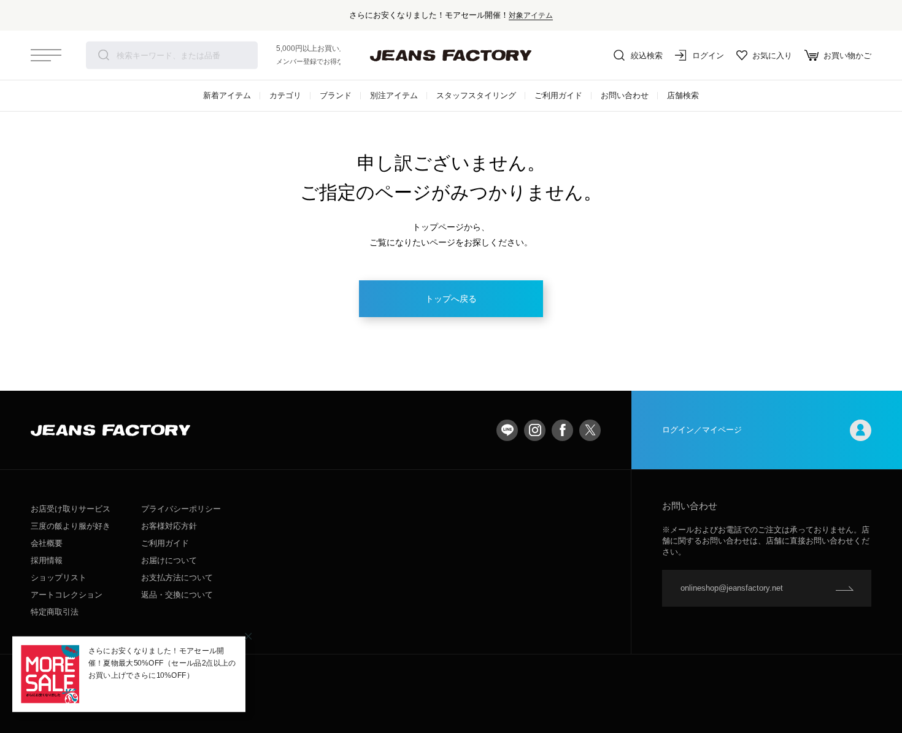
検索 (103, 55)
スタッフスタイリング (476, 95)
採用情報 (47, 560)
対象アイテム (531, 15)
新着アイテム (227, 95)
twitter (590, 430)
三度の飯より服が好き (70, 526)
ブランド (336, 95)
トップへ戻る (451, 299)
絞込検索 (647, 55)
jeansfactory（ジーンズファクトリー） (451, 55)
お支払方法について (177, 577)
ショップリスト (59, 577)
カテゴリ (285, 95)
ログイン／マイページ (702, 429)
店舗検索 (683, 95)
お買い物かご (847, 55)
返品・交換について (177, 594)
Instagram (534, 430)
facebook (562, 430)
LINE (507, 430)
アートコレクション (66, 594)
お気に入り (772, 55)
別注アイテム (394, 95)
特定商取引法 (55, 611)
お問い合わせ (625, 95)
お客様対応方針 (169, 526)
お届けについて (169, 560)
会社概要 (47, 543)
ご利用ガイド (558, 95)
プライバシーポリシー (181, 508)
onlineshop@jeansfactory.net (731, 588)
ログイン (708, 55)
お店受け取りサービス (70, 508)
